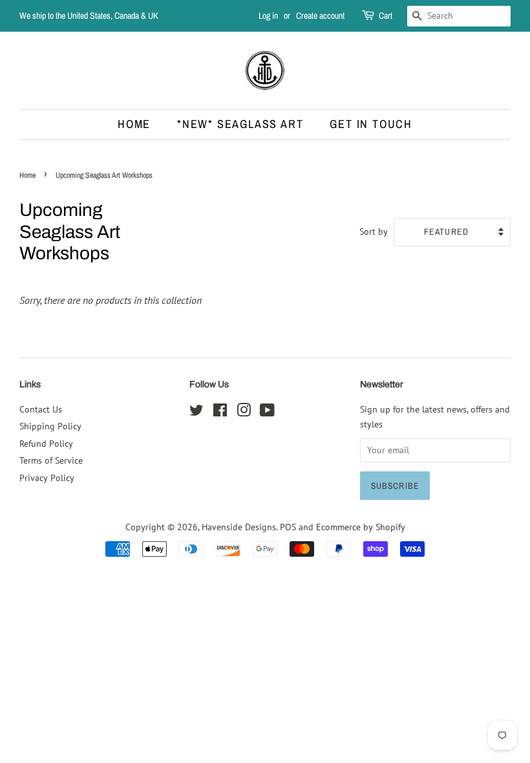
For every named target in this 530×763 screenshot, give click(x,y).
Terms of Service (51, 460)
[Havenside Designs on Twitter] (196, 412)
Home (134, 124)
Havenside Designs (239, 527)
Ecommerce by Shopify (360, 527)
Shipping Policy (50, 426)
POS (288, 527)
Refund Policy (46, 443)
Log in (268, 15)
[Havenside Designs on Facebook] (220, 412)
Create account (320, 15)
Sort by (373, 231)
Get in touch (371, 124)
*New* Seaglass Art (240, 124)
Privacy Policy (46, 478)
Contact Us (40, 409)
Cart (385, 15)
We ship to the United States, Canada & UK (88, 15)
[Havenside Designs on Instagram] (244, 412)
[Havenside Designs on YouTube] (267, 412)
